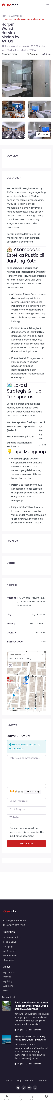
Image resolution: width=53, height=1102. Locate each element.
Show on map (9, 54)
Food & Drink (9, 941)
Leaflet (11, 708)
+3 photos (43, 134)
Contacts (42, 1080)
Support (29, 1080)
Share (48, 54)
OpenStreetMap (30, 708)
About (9, 1080)
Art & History (9, 951)
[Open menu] (47, 5)
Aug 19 (20, 1030)
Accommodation (11, 937)
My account (9, 972)
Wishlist (7, 976)
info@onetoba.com (16, 920)
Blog (19, 1080)
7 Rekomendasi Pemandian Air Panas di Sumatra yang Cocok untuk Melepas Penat (31, 1006)
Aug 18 (20, 1064)
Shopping (8, 946)
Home (5, 15)
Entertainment (10, 955)
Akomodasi (16, 15)
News (5, 990)
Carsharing (8, 960)
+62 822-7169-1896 (15, 925)
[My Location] (30, 659)
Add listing (8, 985)
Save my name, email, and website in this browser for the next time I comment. (27, 832)
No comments (35, 1030)
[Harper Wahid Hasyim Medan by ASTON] (26, 678)
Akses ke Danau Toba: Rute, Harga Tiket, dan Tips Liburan (30, 1038)
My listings (8, 981)
